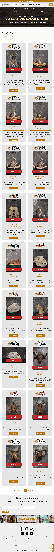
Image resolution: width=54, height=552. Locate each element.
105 (32, 490)
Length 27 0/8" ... (13, 274)
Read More (14, 77)
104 (29, 490)
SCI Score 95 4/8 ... (13, 470)
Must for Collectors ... (13, 224)
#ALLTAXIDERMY (27, 519)
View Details (14, 90)
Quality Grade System (30, 543)
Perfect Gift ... (40, 224)
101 (18, 490)
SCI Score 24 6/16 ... (40, 274)
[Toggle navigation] (51, 4)
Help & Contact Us (11, 538)
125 (41, 490)
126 (44, 490)
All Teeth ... (14, 365)
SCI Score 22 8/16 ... (14, 322)
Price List (46, 541)
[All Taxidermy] (27, 528)
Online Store (11, 543)
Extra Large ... (13, 422)
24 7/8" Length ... (40, 322)
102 (22, 490)
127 (48, 490)
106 (35, 490)
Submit (6, 512)
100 (15, 490)
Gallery (46, 538)
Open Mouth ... (40, 372)
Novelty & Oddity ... (14, 75)
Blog (30, 541)
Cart (38, 4)
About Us (30, 538)
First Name (5, 504)
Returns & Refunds (11, 541)
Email (21, 504)
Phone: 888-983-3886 (11, 545)
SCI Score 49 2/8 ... (40, 422)
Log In (32, 4)
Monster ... (40, 470)
